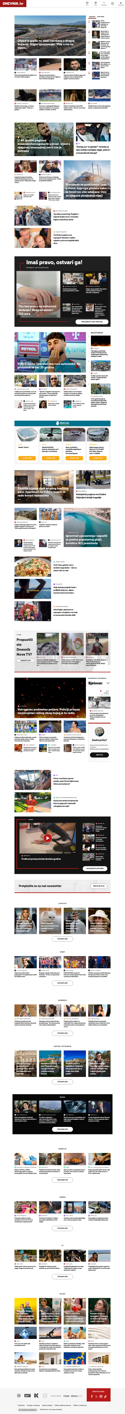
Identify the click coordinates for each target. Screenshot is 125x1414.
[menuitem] (112, 3)
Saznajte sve (26, 660)
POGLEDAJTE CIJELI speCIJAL (92, 322)
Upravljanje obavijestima (28, 1410)
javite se (99, 755)
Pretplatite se (98, 886)
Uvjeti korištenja (47, 1405)
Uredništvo (21, 1405)
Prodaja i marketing (33, 1405)
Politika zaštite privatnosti (62, 1405)
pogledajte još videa (95, 868)
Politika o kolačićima (80, 1405)
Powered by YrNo (105, 695)
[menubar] (112, 3)
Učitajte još (62, 939)
